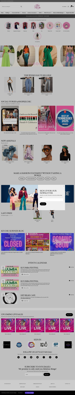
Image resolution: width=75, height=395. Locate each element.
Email (41, 197)
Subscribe (43, 204)
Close (63, 186)
